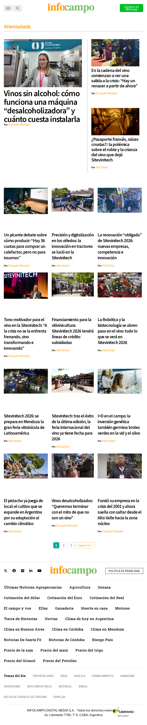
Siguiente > (85, 545)
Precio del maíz (54, 650)
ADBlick (79, 676)
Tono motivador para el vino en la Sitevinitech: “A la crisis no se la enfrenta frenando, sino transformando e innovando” (25, 334)
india (63, 676)
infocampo (62, 265)
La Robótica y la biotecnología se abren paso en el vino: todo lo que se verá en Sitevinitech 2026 (117, 331)
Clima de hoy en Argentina (89, 618)
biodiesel (65, 686)
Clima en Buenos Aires (24, 629)
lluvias (51, 618)
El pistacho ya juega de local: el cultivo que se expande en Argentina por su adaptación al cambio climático (23, 512)
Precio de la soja (18, 650)
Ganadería (64, 608)
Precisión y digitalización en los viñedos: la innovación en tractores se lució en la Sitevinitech (73, 246)
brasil (83, 686)
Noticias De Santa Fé (22, 639)
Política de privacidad (124, 571)
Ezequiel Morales (19, 124)
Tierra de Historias (20, 618)
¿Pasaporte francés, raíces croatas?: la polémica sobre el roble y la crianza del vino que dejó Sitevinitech (114, 149)
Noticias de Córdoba (67, 639)
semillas (59, 697)
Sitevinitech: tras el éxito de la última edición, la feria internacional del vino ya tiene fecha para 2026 (73, 427)
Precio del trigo (89, 650)
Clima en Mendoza (107, 629)
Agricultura (79, 587)
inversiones (12, 686)
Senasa (104, 587)
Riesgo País (102, 639)
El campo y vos (17, 608)
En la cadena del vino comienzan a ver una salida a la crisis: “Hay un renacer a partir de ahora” (114, 78)
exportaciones (43, 676)
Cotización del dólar (22, 597)
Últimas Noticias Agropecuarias (33, 587)
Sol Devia (102, 167)
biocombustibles (39, 686)
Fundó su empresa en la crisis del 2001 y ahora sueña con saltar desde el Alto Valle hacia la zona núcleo (119, 512)
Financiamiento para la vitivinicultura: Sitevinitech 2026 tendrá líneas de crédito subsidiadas (73, 331)
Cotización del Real (107, 597)
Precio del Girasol (19, 660)
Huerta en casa (94, 608)
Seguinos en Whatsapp (131, 8)
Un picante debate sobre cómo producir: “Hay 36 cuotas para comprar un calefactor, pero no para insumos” (25, 246)
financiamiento (103, 676)
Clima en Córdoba (67, 629)
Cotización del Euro (64, 597)
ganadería (127, 676)
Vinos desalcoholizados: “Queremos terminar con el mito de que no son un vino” (72, 509)
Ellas (43, 608)
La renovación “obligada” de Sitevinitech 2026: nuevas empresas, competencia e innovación (120, 246)
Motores (122, 608)
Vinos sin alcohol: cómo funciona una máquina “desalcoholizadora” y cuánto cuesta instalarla (42, 106)
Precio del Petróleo (60, 660)
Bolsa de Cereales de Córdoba (25, 697)
